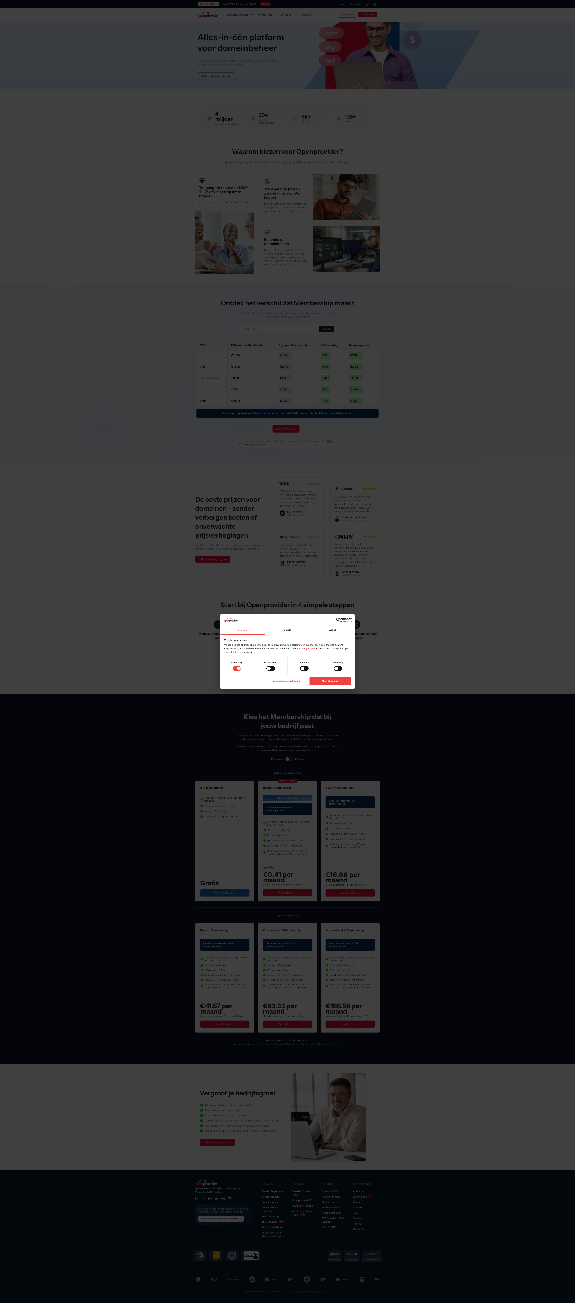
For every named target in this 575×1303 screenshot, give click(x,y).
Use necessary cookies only (287, 681)
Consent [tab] (242, 630)
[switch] (270, 668)
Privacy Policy (307, 648)
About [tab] (332, 630)
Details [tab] (287, 630)
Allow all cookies (330, 681)
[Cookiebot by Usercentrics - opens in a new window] (338, 620)
